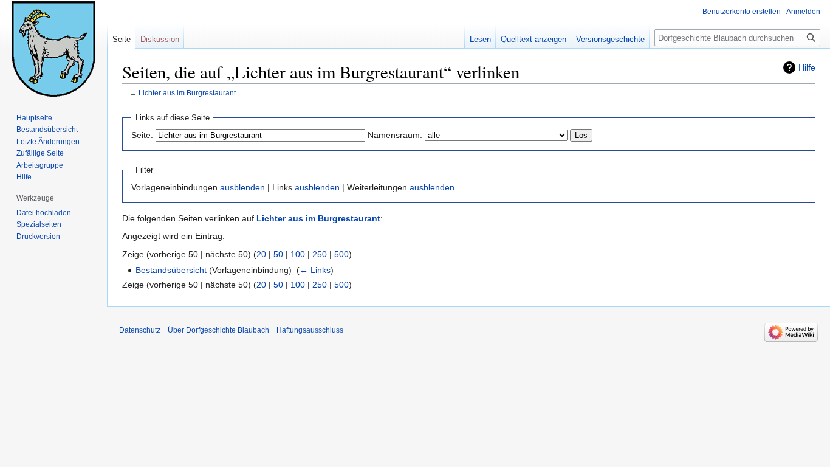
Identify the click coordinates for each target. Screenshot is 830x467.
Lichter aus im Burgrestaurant (187, 93)
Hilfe (806, 67)
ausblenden (242, 187)
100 (297, 254)
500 (341, 254)
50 (278, 254)
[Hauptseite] (53, 48)
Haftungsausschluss (309, 330)
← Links (315, 270)
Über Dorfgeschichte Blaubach (218, 330)
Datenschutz (139, 330)
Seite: (142, 135)
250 (319, 254)
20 (261, 254)
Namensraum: (395, 135)
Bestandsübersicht (171, 270)
